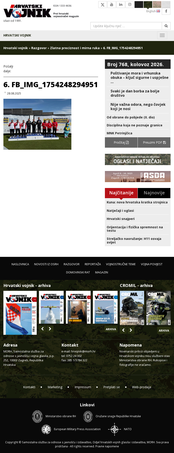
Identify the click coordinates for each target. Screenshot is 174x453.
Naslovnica (20, 264)
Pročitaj (120, 142)
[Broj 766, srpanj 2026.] (51, 307)
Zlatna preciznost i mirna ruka (75, 48)
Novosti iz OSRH (46, 264)
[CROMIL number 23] (132, 308)
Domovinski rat (78, 272)
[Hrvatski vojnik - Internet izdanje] (43, 12)
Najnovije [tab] (154, 193)
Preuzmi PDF (153, 142)
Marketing (55, 387)
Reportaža (93, 264)
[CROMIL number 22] (158, 308)
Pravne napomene (107, 446)
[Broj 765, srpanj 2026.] (78, 307)
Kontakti (29, 387)
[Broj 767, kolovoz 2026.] (20, 312)
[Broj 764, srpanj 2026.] (105, 307)
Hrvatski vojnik (17, 35)
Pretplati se (111, 387)
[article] (138, 77)
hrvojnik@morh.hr (83, 351)
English (151, 11)
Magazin (101, 272)
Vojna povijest (151, 264)
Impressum (83, 387)
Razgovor (39, 48)
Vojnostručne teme (121, 264)
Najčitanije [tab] (121, 193)
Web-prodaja (141, 387)
